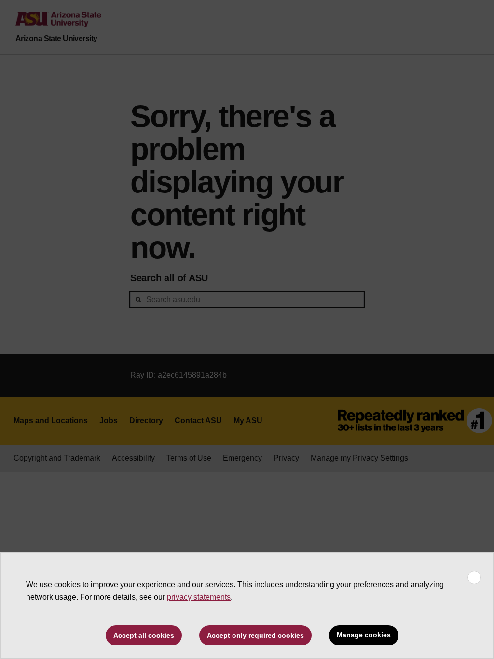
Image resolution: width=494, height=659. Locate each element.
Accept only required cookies (255, 635)
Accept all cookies (143, 635)
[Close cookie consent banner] (474, 577)
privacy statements (199, 597)
